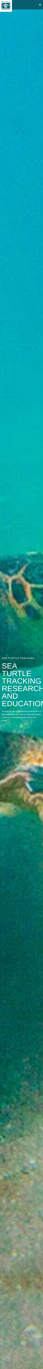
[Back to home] (6, 4)
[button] (40, 4)
